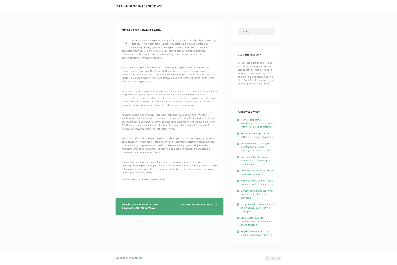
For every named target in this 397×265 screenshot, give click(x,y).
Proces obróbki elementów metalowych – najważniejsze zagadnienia (255, 160)
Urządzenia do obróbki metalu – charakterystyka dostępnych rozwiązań (257, 208)
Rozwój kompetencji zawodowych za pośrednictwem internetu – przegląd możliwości (257, 123)
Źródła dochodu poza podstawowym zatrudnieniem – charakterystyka (257, 221)
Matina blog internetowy (139, 6)
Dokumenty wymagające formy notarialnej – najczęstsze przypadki (257, 194)
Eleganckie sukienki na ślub (199, 204)
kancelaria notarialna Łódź (151, 179)
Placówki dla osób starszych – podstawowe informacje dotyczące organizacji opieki (256, 147)
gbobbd (139, 257)
